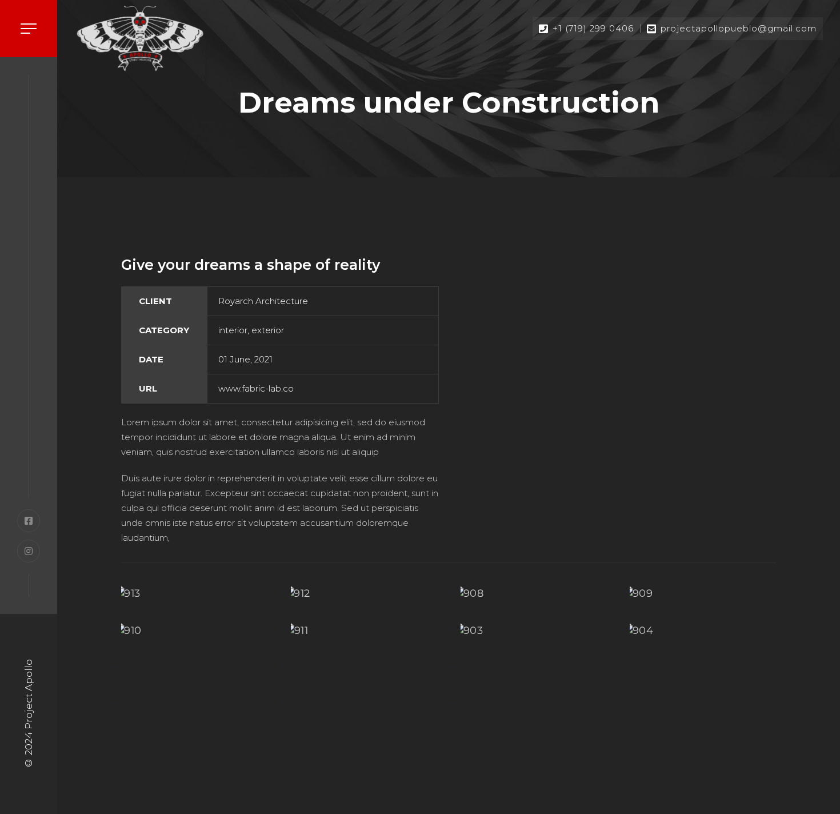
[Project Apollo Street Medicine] (140, 38)
